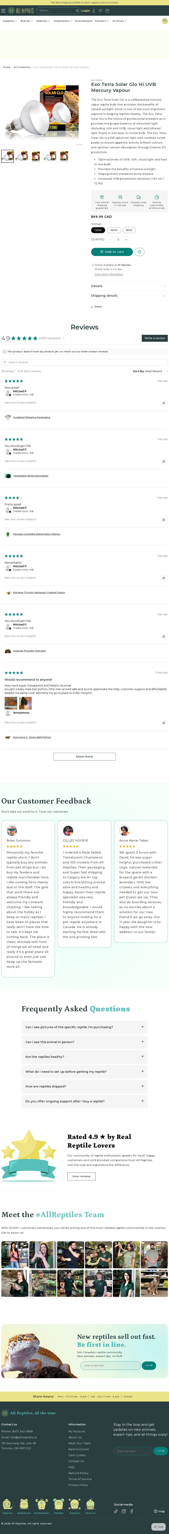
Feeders (100, 21)
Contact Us (76, 1461)
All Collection (22, 67)
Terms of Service (80, 1479)
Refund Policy (78, 1473)
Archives (118, 21)
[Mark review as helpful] (164, 402)
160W (114, 230)
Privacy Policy (78, 1485)
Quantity (97, 239)
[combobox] (57, 10)
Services (90, 1513)
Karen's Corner (78, 1449)
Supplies (8, 21)
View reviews (81, 1176)
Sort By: (139, 371)
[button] (129, 286)
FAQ (71, 1467)
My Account (76, 1431)
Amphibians (61, 21)
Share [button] (98, 306)
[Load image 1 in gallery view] (7, 156)
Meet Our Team (79, 1443)
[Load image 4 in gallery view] (50, 156)
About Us (75, 1437)
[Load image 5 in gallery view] (64, 156)
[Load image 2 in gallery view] (21, 156)
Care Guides (77, 1455)
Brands (25, 21)
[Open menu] (3, 10)
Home (7, 67)
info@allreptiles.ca (23, 1437)
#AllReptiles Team (70, 1214)
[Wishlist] (100, 10)
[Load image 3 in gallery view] (36, 156)
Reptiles (42, 21)
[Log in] (93, 10)
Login (86, 10)
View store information (109, 274)
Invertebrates (84, 21)
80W (129, 230)
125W (98, 230)
